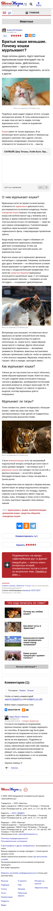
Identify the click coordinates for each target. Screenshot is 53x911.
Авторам (21, 889)
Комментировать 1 (27, 536)
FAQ (19, 885)
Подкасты (5, 901)
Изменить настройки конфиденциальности (19, 873)
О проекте (22, 881)
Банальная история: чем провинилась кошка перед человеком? (33, 641)
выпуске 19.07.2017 (31, 590)
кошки (25, 510)
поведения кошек (10, 212)
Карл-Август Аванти (18, 717)
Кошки (5, 132)
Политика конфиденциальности (14, 838)
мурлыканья (21, 206)
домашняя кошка (11, 513)
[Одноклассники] (30, 35)
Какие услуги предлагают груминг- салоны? (34, 655)
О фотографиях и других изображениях (18, 846)
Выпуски (4, 881)
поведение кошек (11, 516)
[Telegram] (33, 35)
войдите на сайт (35, 699)
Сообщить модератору (30, 721)
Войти (38, 5)
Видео (3, 905)
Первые (22, 690)
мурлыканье (14, 510)
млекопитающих (16, 460)
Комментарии (7, 897)
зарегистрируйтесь (14, 699)
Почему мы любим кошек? (33, 613)
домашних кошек (10, 470)
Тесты (3, 893)
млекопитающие (37, 510)
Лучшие (30, 690)
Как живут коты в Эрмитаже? (32, 627)
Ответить (14, 768)
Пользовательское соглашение (14, 841)
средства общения (20, 273)
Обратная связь (41, 888)
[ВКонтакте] (26, 35)
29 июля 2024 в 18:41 (13, 721)
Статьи (4, 889)
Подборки (5, 885)
